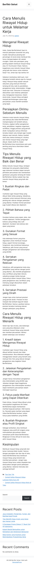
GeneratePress (17, 562)
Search (5, 495)
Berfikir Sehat (10, 4)
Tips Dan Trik (9, 474)
